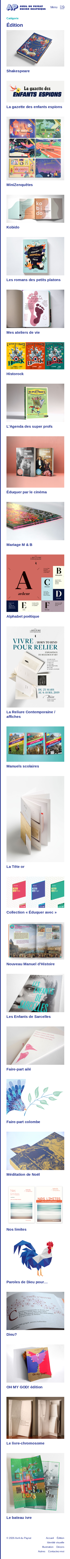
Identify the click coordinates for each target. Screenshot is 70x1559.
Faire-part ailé (18, 1069)
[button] (57, 7)
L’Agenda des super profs (29, 426)
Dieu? (11, 1334)
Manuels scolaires (22, 766)
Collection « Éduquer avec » (31, 912)
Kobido (12, 227)
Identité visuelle (55, 1542)
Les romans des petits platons (33, 280)
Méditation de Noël (23, 1174)
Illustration (47, 1546)
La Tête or (15, 866)
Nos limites (16, 1229)
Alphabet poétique (22, 616)
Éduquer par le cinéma (26, 492)
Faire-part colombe (23, 1122)
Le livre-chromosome (25, 1443)
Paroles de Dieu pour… (27, 1282)
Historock (15, 374)
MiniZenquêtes (19, 185)
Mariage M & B (19, 545)
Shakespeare (18, 71)
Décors (60, 1546)
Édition (60, 1538)
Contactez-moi (56, 1551)
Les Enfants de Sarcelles (28, 1016)
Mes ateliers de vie (23, 332)
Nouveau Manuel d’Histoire (30, 964)
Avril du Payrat (23, 1538)
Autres (41, 1551)
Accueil (50, 1538)
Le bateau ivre (19, 1517)
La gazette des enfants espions (34, 107)
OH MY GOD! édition (24, 1387)
